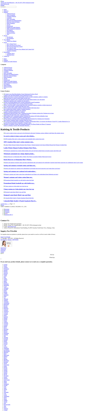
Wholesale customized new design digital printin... (19, 154)
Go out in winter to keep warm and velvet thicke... (19, 136)
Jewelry (8, 24)
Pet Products (10, 30)
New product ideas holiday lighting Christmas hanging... (17, 109)
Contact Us (6, 56)
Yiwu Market (7, 39)
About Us (6, 11)
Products (6, 12)
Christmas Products (11, 16)
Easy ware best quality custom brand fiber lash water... (17, 106)
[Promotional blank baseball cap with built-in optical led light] (19, 180)
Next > (6, 204)
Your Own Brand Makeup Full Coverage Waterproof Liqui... (18, 103)
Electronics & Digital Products (14, 20)
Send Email (3, 247)
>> (9, 204)
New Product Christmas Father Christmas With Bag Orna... (18, 120)
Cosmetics (9, 17)
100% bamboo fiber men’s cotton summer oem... (19, 142)
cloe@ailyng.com (11, 226)
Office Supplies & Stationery (14, 28)
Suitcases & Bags (11, 33)
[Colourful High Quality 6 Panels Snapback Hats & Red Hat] (19, 198)
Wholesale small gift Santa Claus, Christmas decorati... (17, 114)
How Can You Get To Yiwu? (14, 45)
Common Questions (11, 50)
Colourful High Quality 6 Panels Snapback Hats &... (20, 201)
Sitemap (9, 239)
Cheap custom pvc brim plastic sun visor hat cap (19, 189)
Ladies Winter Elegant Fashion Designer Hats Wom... (20, 148)
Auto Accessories (11, 15)
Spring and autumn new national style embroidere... (20, 171)
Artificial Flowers (11, 13)
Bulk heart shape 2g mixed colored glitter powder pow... (17, 98)
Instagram (3, 250)
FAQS (5, 42)
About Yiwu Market (11, 41)
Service (5, 35)
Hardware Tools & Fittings (13, 22)
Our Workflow (10, 38)
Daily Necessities (11, 19)
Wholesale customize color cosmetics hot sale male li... (17, 101)
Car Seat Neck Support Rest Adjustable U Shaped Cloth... (18, 123)
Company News (11, 53)
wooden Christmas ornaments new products (14, 112)
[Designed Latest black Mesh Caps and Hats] (15, 192)
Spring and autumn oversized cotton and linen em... (20, 165)
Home (5, 9)
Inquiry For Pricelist (5, 237)
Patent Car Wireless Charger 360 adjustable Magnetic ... (17, 125)
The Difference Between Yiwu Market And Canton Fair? (20, 49)
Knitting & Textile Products (13, 27)
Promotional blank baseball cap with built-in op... (19, 183)
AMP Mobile (15, 239)
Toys (8, 34)
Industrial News (10, 54)
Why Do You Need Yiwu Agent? (15, 46)
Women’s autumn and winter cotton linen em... (18, 177)
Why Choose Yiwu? (11, 43)
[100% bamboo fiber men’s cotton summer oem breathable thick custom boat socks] (24, 139)
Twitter (2, 252)
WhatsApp (3, 249)
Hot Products (4, 239)
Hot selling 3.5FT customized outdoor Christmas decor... (17, 117)
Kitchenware (10, 26)
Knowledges (7, 52)
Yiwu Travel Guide (11, 48)
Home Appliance (11, 23)
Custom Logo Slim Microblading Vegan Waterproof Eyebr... (18, 95)
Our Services (10, 37)
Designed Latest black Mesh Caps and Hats (17, 195)
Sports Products (10, 31)
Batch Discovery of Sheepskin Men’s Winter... (18, 159)
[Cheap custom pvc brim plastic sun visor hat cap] (16, 186)
